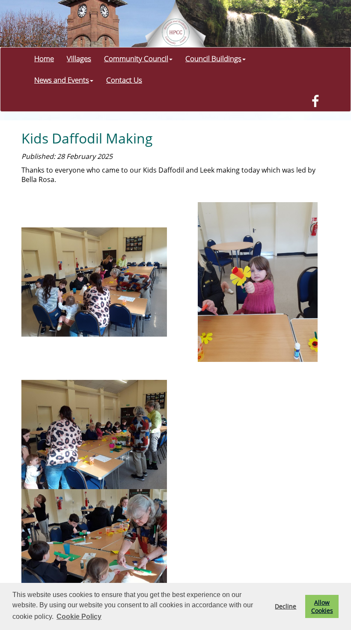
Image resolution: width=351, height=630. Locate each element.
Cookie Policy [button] (79, 616)
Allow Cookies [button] (322, 606)
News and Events (61, 80)
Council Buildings (213, 58)
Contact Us (124, 80)
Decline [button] (285, 606)
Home (44, 58)
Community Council (136, 58)
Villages (79, 58)
